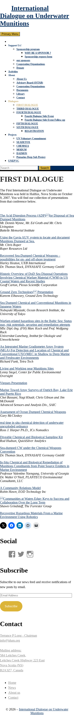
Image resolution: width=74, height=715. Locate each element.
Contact (20, 97)
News (12, 687)
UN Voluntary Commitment (31, 138)
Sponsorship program (28, 49)
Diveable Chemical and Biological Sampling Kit (31, 437)
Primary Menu (10, 34)
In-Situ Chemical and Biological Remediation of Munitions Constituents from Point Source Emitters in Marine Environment (34, 466)
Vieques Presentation (13, 383)
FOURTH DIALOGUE (28, 112)
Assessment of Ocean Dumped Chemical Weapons (33, 412)
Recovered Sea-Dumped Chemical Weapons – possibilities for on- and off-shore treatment (30, 257)
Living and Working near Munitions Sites (27, 368)
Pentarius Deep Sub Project (30, 157)
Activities (13, 71)
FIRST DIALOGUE (27, 105)
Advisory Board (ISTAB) (29, 82)
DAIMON (21, 153)
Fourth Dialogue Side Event (39, 116)
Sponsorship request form (38, 56)
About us (14, 692)
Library (20, 93)
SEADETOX (23, 142)
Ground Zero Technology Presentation (26, 292)
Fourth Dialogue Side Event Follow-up (45, 119)
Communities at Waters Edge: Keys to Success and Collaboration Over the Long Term (34, 500)
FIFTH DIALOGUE (27, 123)
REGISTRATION (34, 131)
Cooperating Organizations (30, 64)
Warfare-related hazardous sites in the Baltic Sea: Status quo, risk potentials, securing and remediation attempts (36, 322)
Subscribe (11, 606)
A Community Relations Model (20, 488)
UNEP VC (13, 160)
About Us (21, 79)
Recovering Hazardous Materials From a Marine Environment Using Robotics (31, 515)
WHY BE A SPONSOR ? (38, 52)
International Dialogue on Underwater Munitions (34, 15)
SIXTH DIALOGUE (27, 127)
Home (12, 682)
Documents (22, 90)
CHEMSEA (22, 145)
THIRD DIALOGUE (27, 108)
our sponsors (23, 60)
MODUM (21, 149)
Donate (20, 67)
